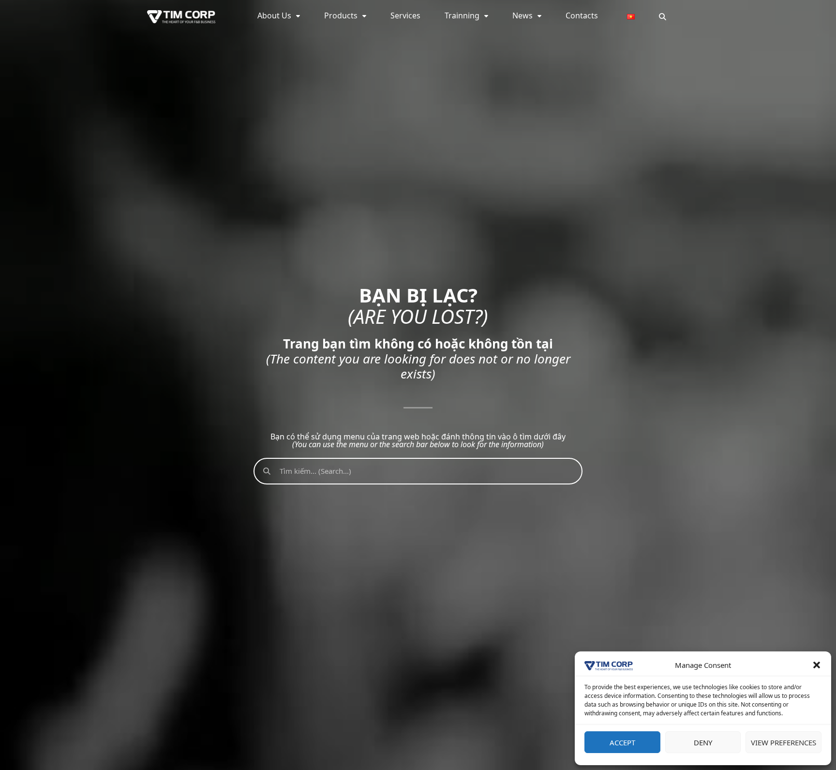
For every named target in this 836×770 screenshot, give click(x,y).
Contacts (582, 15)
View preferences (783, 742)
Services (405, 15)
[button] (816, 665)
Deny (703, 742)
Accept (622, 742)
